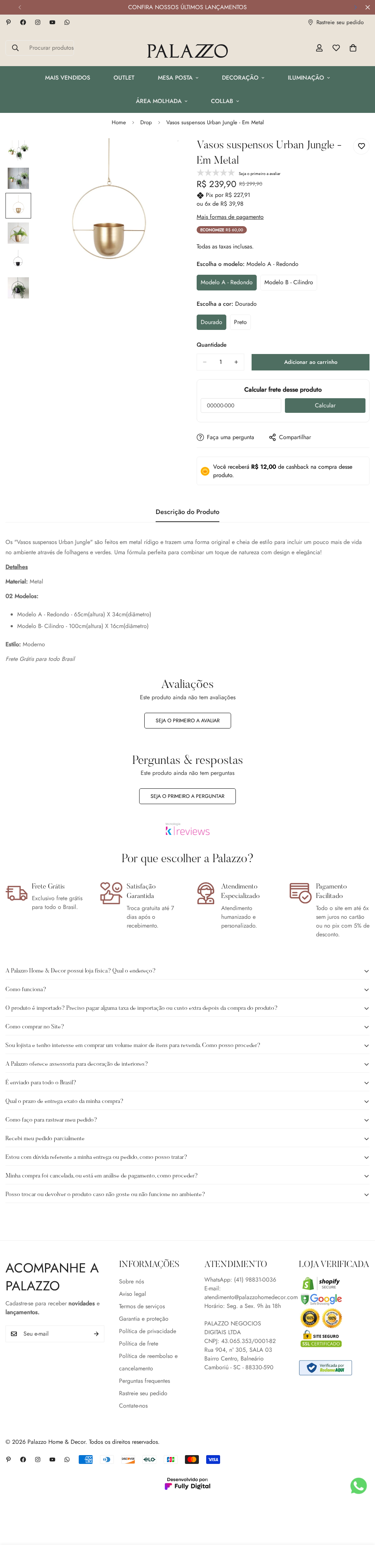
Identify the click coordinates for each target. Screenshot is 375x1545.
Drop (146, 122)
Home (119, 122)
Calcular (325, 405)
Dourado (213, 324)
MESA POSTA (175, 77)
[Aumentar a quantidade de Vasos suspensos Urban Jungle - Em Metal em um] (236, 362)
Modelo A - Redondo (228, 284)
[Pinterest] (8, 22)
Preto (242, 324)
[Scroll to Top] (360, 1505)
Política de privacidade (147, 1331)
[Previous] (20, 7)
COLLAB (222, 101)
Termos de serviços (142, 1306)
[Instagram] (38, 22)
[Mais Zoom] (163, 153)
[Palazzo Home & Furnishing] (187, 51)
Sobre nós (131, 1281)
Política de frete (138, 1343)
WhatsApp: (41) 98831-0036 (240, 1279)
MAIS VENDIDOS (67, 77)
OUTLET (124, 77)
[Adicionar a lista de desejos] (361, 146)
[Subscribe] (96, 1333)
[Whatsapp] (67, 22)
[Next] (355, 7)
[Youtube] (52, 22)
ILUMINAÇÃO (306, 77)
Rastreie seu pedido (143, 1393)
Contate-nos (133, 1405)
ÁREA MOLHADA (159, 101)
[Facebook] (23, 22)
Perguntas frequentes (144, 1381)
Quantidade (212, 344)
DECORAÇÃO (240, 77)
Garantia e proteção (143, 1318)
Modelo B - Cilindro (290, 284)
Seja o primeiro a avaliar (188, 720)
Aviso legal (132, 1294)
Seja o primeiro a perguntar (187, 796)
